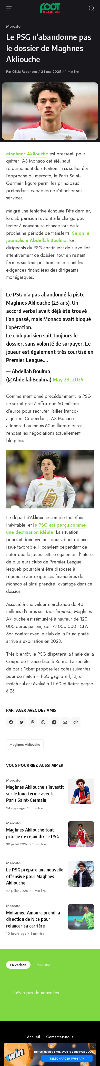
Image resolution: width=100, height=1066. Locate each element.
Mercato (13, 26)
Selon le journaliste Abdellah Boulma (47, 237)
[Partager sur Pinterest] (32, 722)
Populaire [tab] (43, 964)
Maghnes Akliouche (27, 154)
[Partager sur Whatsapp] (43, 722)
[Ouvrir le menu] (9, 8)
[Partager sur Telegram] (54, 722)
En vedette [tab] (18, 964)
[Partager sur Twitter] (22, 722)
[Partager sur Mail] (65, 722)
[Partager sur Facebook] (11, 722)
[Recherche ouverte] (91, 8)
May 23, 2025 (68, 379)
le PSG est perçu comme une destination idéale (46, 529)
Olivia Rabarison (24, 71)
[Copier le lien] (76, 722)
